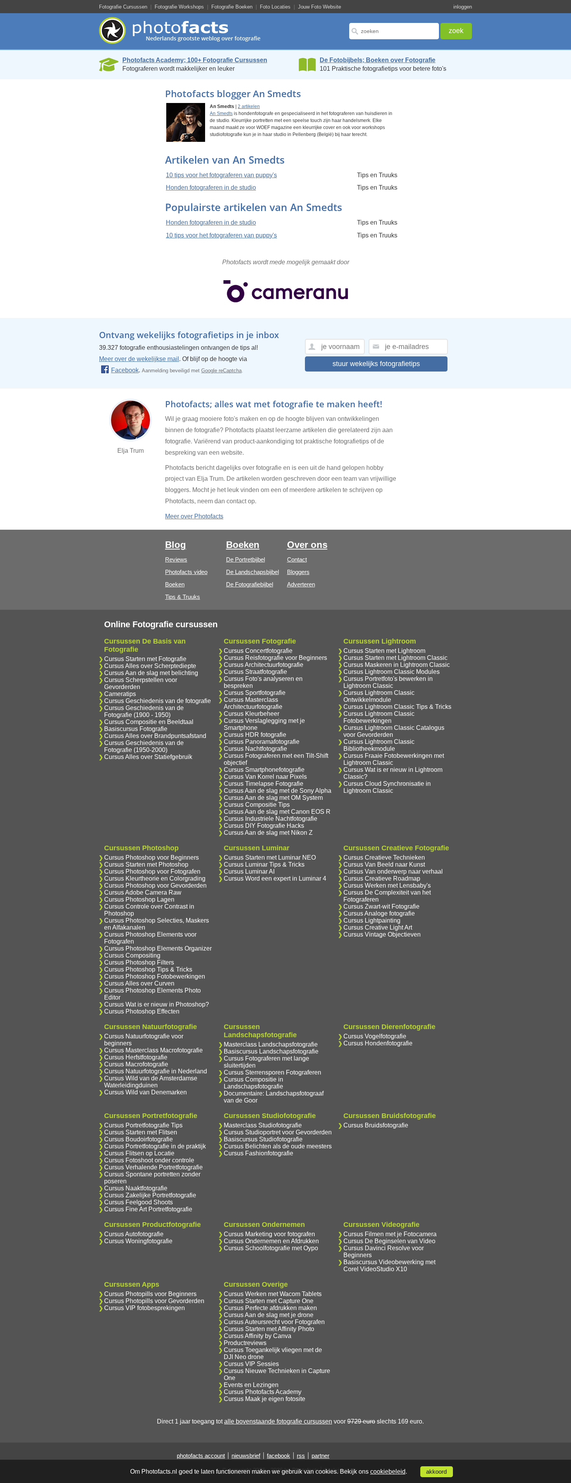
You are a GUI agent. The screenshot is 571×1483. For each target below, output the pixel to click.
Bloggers (298, 572)
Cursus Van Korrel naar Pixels (265, 776)
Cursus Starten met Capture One (268, 1301)
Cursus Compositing (132, 955)
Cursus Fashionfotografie (258, 1153)
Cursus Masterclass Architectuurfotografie (253, 703)
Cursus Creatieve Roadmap (381, 878)
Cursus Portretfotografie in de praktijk (155, 1146)
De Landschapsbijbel (252, 572)
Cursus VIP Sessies (251, 1364)
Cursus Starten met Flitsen (140, 1132)
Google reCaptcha (221, 370)
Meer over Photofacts (194, 516)
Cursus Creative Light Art (377, 927)
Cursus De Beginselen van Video (389, 1241)
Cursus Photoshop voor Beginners (151, 857)
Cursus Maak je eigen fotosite (264, 1399)
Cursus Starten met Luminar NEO (270, 857)
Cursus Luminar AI (249, 871)
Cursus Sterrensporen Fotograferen (272, 1072)
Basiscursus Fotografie (135, 729)
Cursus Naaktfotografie (135, 1188)
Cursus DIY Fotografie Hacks (264, 825)
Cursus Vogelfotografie (374, 1036)
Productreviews (245, 1343)
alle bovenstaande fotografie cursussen (278, 1421)
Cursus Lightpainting (371, 920)
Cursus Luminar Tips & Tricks (264, 864)
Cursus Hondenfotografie (378, 1043)
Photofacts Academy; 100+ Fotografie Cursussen (194, 60)
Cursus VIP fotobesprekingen (144, 1308)
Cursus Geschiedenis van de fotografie (157, 701)
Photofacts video (186, 572)
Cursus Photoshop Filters (139, 962)
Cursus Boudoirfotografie (138, 1139)
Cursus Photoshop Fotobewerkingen (154, 976)
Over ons (307, 544)
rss (301, 1455)
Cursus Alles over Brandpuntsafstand (155, 736)
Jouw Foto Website (319, 7)
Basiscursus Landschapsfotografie (271, 1051)
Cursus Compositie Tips (257, 804)
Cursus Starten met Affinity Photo (269, 1329)
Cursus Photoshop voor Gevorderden (155, 885)
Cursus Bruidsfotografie (375, 1125)
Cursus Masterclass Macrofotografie (153, 1050)
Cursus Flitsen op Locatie (139, 1153)
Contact (297, 559)
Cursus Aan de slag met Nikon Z (268, 832)
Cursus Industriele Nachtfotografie (270, 818)
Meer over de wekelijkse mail (139, 359)
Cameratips (120, 694)
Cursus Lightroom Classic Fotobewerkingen (378, 717)
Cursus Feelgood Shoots (138, 1202)
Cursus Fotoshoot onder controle (149, 1160)
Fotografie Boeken (231, 7)
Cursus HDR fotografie (255, 734)
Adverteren (301, 584)
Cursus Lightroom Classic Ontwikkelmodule (378, 696)
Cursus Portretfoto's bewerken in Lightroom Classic (388, 682)
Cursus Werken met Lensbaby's (387, 885)
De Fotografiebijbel (249, 584)
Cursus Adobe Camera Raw (142, 892)
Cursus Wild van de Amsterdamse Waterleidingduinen (150, 1082)
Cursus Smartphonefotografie (264, 769)
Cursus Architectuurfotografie (263, 664)
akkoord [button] (436, 1472)
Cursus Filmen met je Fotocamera (390, 1234)
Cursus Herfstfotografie (135, 1057)
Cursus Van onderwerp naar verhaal (393, 871)
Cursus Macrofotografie (136, 1064)
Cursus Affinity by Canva (257, 1336)
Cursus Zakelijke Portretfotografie (150, 1195)
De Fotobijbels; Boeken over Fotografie (377, 60)
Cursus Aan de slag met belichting (151, 673)
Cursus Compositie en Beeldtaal (148, 722)
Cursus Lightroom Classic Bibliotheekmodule (378, 745)
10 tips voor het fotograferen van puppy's (221, 175)
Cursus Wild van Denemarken (145, 1092)
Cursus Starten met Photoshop (146, 864)
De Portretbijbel (245, 559)
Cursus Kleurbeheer (251, 713)
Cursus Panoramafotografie (261, 741)
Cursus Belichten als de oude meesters (278, 1146)
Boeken (175, 584)
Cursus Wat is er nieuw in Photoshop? (156, 1004)
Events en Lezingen (251, 1385)
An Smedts (221, 113)
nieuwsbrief (246, 1455)
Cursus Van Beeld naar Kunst (384, 864)
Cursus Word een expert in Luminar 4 (275, 878)
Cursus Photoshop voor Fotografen (152, 871)
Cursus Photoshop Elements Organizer (158, 948)
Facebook (125, 370)
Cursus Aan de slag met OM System (273, 797)
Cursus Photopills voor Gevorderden (154, 1301)
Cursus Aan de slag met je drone (268, 1315)
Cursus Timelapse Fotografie (263, 783)
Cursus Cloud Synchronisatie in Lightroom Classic (387, 787)
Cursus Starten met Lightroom (384, 650)
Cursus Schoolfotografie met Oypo (271, 1248)
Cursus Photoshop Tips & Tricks (148, 969)
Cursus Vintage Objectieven (382, 934)
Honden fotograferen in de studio (211, 187)
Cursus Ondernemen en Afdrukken (271, 1241)
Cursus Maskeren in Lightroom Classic (396, 664)
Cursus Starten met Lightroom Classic (395, 657)
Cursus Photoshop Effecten (141, 1011)
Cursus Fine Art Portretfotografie (148, 1209)
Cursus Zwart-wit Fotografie (381, 906)
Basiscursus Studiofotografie (263, 1139)
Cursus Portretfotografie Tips (143, 1125)
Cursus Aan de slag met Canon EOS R (277, 811)
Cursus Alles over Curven (139, 983)
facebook (278, 1455)
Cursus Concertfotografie (258, 650)
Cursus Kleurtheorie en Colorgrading (154, 878)
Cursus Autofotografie (134, 1234)
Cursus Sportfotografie (255, 692)
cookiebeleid (388, 1471)
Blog (175, 544)
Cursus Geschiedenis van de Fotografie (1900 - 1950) (144, 711)
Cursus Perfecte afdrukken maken (270, 1308)
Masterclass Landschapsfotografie (271, 1044)
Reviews (176, 559)
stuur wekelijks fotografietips (376, 364)
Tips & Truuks (182, 596)
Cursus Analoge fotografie (379, 913)
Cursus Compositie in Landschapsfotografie (253, 1083)
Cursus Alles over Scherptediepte (150, 666)
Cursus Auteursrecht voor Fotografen (274, 1322)
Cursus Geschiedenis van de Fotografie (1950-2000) (144, 746)
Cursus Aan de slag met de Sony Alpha (277, 790)
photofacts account (201, 1455)
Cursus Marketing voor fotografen (269, 1234)
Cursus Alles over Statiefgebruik (148, 757)
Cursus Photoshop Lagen (139, 899)
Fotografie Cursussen (123, 7)
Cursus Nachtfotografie (255, 748)
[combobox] (394, 31)
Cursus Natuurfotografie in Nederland (155, 1071)
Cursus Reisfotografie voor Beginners (275, 657)
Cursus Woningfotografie (138, 1241)
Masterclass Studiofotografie (263, 1125)
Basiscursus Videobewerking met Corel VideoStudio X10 (389, 1265)
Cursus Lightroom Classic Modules (391, 671)
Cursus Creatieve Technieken (384, 857)
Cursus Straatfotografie (255, 671)
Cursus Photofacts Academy (262, 1392)
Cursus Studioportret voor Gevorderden (278, 1132)
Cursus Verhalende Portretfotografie (153, 1167)
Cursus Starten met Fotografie (145, 659)
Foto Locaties (275, 7)
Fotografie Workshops (179, 7)
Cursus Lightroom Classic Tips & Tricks (397, 706)
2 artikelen (249, 106)
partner (320, 1455)
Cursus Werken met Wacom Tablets (273, 1294)
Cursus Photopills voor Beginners (150, 1294)
